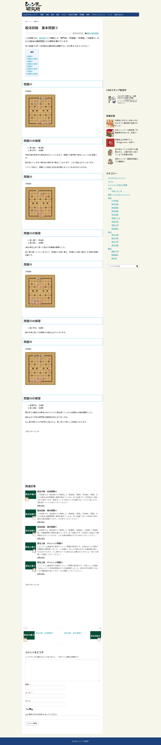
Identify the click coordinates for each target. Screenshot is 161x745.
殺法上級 (115, 234)
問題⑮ (29, 66)
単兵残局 (115, 204)
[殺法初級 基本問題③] (30, 514)
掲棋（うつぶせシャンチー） (119, 194)
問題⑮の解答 (31, 69)
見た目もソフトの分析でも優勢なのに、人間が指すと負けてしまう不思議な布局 (126, 152)
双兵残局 (115, 214)
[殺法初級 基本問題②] (30, 531)
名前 (28, 684)
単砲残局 (115, 207)
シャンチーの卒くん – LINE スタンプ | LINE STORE (127, 97)
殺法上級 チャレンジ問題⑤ (50, 543)
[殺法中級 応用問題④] (30, 495)
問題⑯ (29, 71)
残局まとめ (115, 218)
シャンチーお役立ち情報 (117, 185)
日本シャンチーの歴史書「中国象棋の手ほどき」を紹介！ (126, 131)
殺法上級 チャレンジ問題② (50, 562)
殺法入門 (115, 241)
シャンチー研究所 (82, 741)
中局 (47, 14)
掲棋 (87, 14)
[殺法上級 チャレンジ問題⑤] (30, 547)
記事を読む (41, 505)
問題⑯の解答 (31, 74)
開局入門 (115, 251)
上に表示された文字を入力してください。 (41, 714)
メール (29, 692)
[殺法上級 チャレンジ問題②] (30, 566)
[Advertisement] (43, 450)
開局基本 (115, 255)
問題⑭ (29, 61)
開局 (42, 14)
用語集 (82, 14)
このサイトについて (98, 14)
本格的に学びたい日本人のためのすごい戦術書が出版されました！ (126, 123)
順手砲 (114, 258)
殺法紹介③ (44, 38)
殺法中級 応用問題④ (47, 491)
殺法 (52, 14)
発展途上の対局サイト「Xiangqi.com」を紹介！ (125, 140)
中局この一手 (116, 191)
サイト (27, 701)
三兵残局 (115, 200)
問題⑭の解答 (31, 64)
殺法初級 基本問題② (47, 526)
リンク (109, 14)
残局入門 (115, 225)
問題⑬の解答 (31, 59)
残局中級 (115, 221)
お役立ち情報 (72, 14)
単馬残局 (115, 211)
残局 (57, 14)
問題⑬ (29, 56)
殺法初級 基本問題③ (47, 510)
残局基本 (115, 228)
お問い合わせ (118, 14)
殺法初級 (94, 33)
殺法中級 (115, 238)
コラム (63, 14)
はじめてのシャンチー (30, 14)
